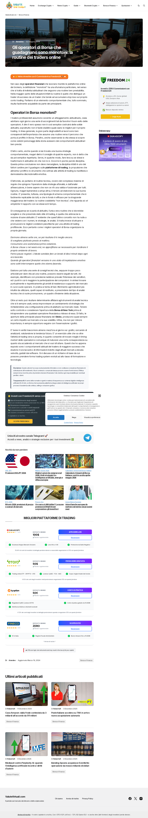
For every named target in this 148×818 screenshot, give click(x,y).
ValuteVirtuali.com (15, 796)
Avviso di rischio (72, 798)
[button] (99, 396)
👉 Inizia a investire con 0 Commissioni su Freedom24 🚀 (39, 76)
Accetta (56, 417)
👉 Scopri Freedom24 (20, 421)
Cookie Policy (68, 422)
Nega (74, 417)
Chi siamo (59, 798)
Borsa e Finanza (24, 15)
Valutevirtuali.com (11, 15)
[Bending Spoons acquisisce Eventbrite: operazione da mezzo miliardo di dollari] (72, 744)
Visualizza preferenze (92, 417)
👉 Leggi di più (115, 117)
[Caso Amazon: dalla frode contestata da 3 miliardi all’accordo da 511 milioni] (26, 694)
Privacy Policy (78, 422)
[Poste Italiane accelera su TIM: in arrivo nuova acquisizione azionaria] (72, 694)
